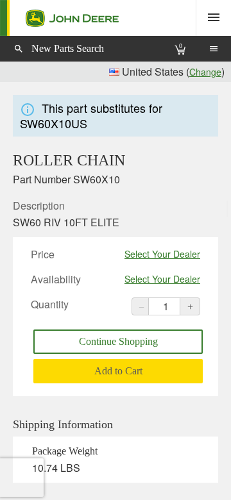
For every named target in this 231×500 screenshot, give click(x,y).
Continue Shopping (118, 341)
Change (205, 71)
